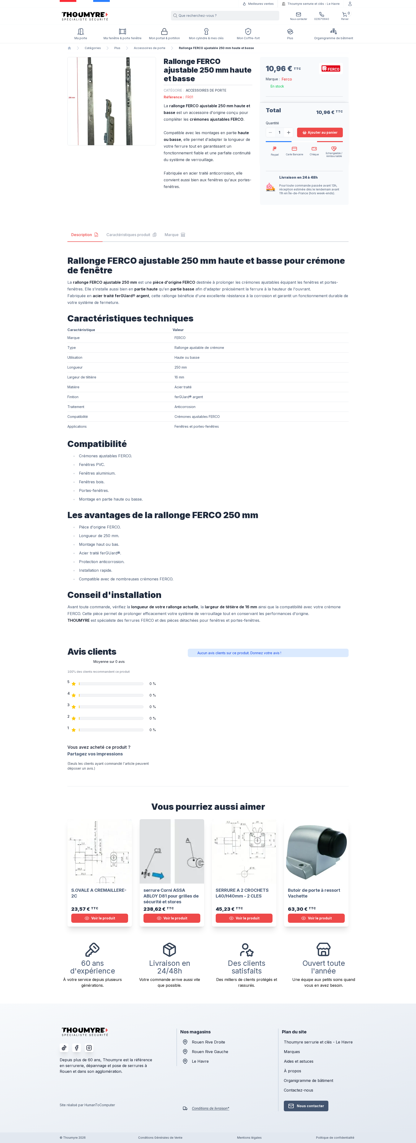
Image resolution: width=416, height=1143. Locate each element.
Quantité (272, 123)
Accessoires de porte (149, 48)
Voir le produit (103, 918)
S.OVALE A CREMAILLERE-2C (98, 893)
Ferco (287, 79)
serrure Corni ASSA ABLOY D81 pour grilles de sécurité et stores (171, 896)
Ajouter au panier (323, 132)
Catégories (93, 48)
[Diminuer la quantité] (270, 132)
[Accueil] (69, 48)
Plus (117, 48)
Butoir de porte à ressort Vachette (314, 893)
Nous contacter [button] (310, 1106)
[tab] (85, 235)
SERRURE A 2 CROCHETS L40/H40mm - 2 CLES (242, 893)
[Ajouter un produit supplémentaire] (288, 132)
